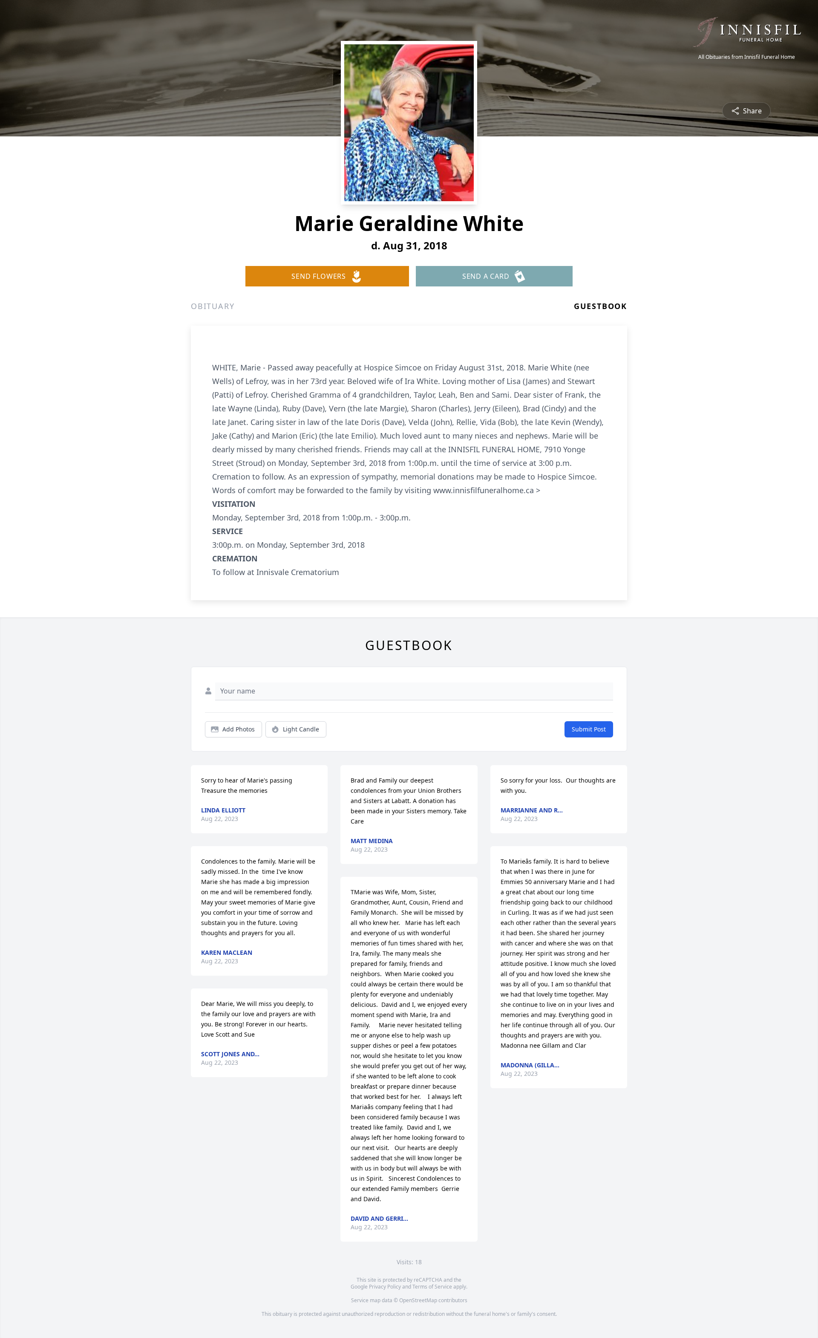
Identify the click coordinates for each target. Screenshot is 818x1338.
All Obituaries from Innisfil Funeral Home (746, 57)
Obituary (212, 306)
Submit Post (589, 729)
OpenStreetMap (418, 1300)
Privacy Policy (385, 1286)
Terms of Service (432, 1286)
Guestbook (600, 306)
